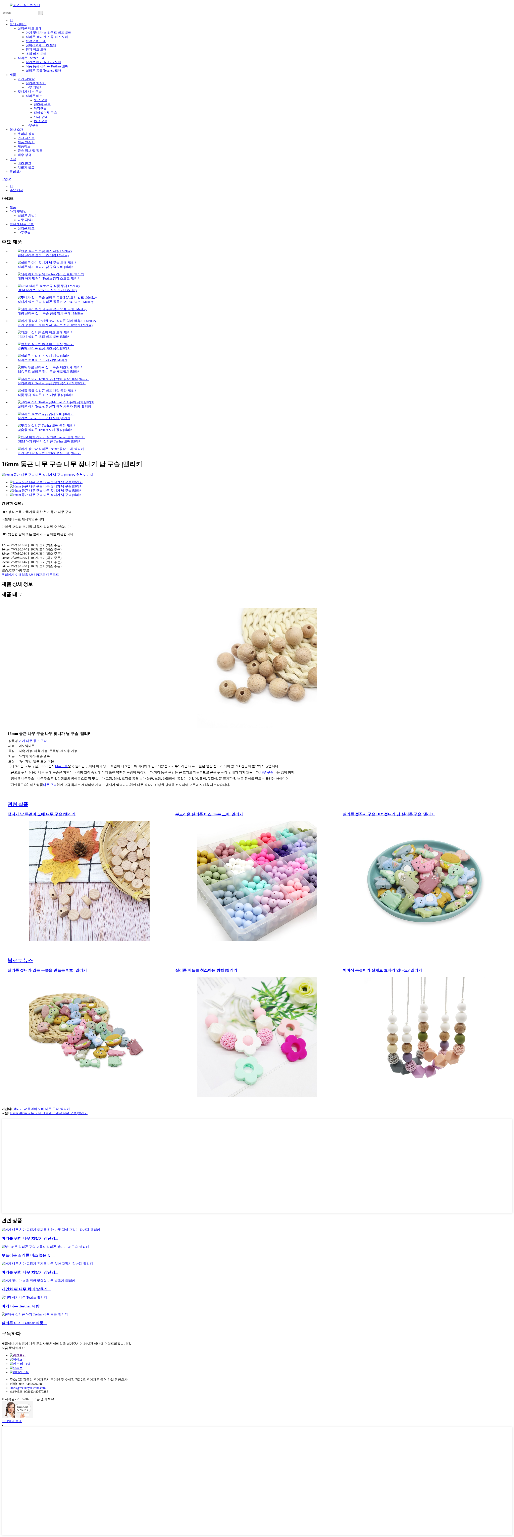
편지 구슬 (40, 117)
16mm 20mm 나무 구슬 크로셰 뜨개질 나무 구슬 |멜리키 (49, 1113)
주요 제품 (16, 190)
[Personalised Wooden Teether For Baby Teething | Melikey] (38, 1280)
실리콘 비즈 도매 (30, 28)
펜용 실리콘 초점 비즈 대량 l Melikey (43, 255)
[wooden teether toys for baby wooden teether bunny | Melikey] (51, 1229)
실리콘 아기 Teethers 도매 (43, 62)
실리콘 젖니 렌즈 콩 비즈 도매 (47, 37)
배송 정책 (24, 155)
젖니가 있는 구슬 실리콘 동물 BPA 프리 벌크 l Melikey (56, 301)
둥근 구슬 (40, 100)
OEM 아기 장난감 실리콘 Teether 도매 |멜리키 (50, 441)
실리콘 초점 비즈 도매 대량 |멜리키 (42, 360)
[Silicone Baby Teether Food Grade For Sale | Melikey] (35, 1314)
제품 (13, 74)
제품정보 (24, 146)
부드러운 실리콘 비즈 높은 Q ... (28, 1255)
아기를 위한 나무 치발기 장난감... (30, 1238)
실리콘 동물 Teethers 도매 (43, 70)
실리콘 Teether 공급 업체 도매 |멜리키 (44, 418)
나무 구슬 (266, 772)
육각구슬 (40, 108)
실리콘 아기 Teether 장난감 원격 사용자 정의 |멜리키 (54, 406)
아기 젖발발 (26, 79)
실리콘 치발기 (36, 83)
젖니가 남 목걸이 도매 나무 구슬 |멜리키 (41, 1109)
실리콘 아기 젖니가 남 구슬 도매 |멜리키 (46, 267)
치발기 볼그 (26, 167)
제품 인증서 (26, 142)
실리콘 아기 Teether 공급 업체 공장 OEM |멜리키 (52, 383)
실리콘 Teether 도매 (31, 58)
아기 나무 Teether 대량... (22, 1306)
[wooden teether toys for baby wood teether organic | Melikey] (47, 1263)
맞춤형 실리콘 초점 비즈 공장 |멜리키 (44, 348)
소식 (13, 159)
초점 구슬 (40, 121)
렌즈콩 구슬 (42, 104)
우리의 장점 (26, 133)
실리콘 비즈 (34, 96)
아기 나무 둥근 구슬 (33, 741)
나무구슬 (32, 125)
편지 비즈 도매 (36, 49)
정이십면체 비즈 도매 (41, 45)
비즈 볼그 (24, 163)
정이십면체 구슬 (45, 112)
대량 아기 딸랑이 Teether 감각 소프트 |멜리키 (49, 278)
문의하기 (16, 171)
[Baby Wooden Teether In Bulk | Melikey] (24, 1297)
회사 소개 (16, 129)
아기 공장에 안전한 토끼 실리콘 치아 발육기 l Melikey (55, 325)
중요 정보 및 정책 (30, 150)
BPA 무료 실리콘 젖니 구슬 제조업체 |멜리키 (49, 371)
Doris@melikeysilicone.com (28, 1388)
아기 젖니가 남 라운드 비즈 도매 (48, 32)
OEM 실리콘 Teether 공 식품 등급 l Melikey (47, 290)
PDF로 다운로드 (47, 574)
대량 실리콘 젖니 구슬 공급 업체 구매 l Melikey (51, 313)
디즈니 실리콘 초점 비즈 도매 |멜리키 (44, 336)
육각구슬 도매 (36, 41)
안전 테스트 (26, 138)
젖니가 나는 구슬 (30, 91)
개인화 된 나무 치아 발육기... (26, 1289)
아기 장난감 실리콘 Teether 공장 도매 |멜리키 (49, 453)
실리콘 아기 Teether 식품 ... (24, 1323)
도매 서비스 (18, 24)
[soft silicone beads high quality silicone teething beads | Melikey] (45, 1246)
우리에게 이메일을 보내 (18, 574)
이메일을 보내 (12, 1421)
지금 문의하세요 (13, 1348)
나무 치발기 (34, 87)
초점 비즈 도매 (36, 53)
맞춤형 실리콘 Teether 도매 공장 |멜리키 (45, 429)
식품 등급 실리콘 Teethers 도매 (47, 66)
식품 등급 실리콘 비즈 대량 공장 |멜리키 (46, 395)
